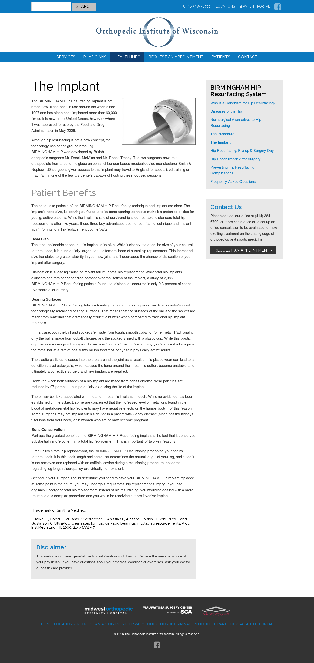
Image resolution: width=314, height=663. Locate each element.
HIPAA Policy (226, 624)
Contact (248, 57)
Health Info (127, 57)
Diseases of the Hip (226, 111)
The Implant (220, 142)
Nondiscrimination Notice (186, 624)
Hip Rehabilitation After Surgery (235, 158)
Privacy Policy (143, 624)
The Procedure (222, 133)
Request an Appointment (176, 57)
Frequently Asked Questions (233, 181)
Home (46, 624)
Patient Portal (256, 6)
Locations (225, 6)
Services (65, 57)
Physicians (94, 57)
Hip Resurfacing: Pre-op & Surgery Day (242, 150)
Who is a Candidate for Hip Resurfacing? (242, 102)
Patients (220, 57)
